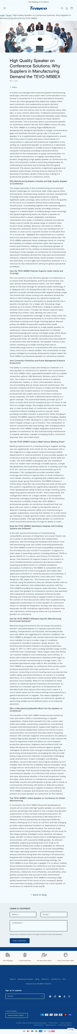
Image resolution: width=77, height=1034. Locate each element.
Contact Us (55, 979)
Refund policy (38, 1025)
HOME (2, 15)
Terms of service (66, 1023)
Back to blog (39, 894)
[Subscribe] (41, 996)
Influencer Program (25, 979)
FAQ (64, 979)
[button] (4, 8)
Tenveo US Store (27, 1023)
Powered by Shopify (40, 1023)
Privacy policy (53, 1023)
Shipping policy (50, 1025)
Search (12, 979)
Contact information (65, 1025)
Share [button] (14, 87)
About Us (45, 979)
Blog (37, 979)
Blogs (9, 15)
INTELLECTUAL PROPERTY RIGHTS (38, 984)
